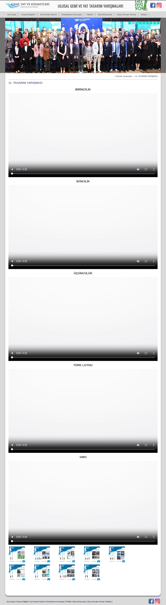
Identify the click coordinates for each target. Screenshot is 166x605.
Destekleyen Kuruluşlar (55, 602)
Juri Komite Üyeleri (37, 602)
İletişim (108, 602)
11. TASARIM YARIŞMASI (146, 76)
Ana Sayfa (11, 602)
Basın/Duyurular (79, 602)
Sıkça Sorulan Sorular (96, 602)
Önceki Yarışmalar (124, 76)
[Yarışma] (17, 562)
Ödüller (69, 602)
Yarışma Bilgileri (22, 602)
